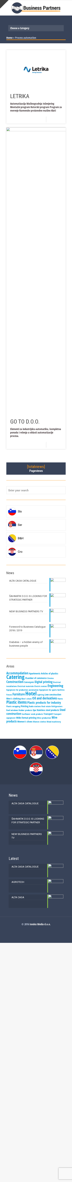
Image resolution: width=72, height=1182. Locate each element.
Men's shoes (26, 698)
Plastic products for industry (44, 702)
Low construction (53, 694)
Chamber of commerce (36, 678)
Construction (14, 681)
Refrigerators (56, 706)
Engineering (55, 685)
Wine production (44, 718)
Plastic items (16, 702)
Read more (57, 119)
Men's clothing (13, 698)
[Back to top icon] (64, 1174)
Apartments (34, 673)
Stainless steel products (48, 710)
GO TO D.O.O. (25, 421)
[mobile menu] (67, 7)
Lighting (40, 694)
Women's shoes (24, 721)
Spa (34, 710)
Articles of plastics (49, 673)
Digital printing (43, 682)
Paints (60, 698)
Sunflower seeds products (32, 714)
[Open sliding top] (4, 4)
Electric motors (40, 686)
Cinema (50, 678)
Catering (15, 677)
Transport (48, 714)
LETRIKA (19, 96)
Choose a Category (19, 28)
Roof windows (12, 710)
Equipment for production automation (22, 690)
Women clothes (39, 721)
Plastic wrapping (13, 706)
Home (9, 37)
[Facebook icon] (36, 929)
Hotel (31, 693)
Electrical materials (25, 686)
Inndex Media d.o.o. (40, 924)
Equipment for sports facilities (52, 690)
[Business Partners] (36, 7)
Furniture (18, 694)
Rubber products (25, 710)
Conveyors (29, 682)
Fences (9, 694)
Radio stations (35, 706)
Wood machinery (54, 721)
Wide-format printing (26, 717)
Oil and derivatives (44, 698)
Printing (24, 706)
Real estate (46, 706)
